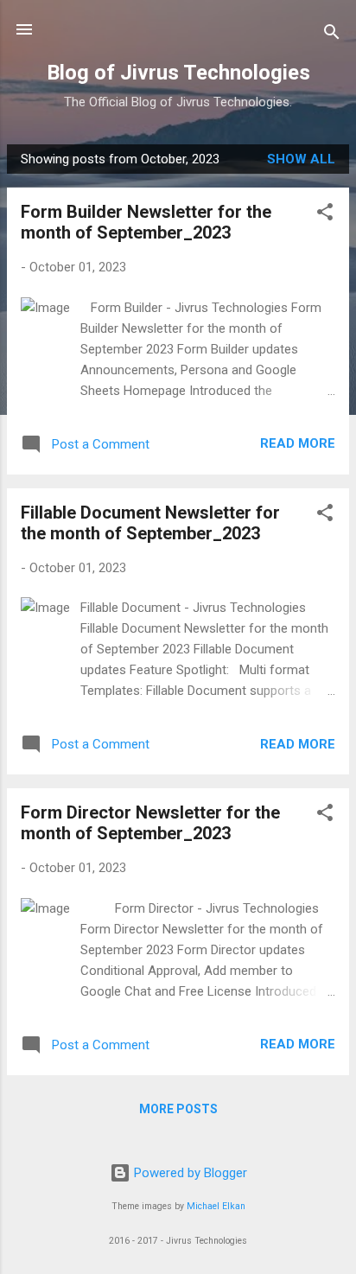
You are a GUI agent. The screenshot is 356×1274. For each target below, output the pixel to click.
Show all (301, 159)
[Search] (331, 35)
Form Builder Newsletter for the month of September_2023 (146, 222)
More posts (178, 1109)
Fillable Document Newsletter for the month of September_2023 (150, 523)
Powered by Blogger (188, 1173)
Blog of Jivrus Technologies (178, 73)
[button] (325, 214)
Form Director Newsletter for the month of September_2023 (150, 823)
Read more (297, 443)
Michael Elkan (216, 1206)
